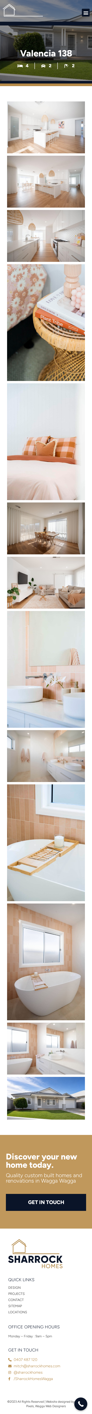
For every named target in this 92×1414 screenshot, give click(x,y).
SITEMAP (15, 1306)
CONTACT (16, 1300)
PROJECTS (16, 1294)
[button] (86, 13)
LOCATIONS (17, 1312)
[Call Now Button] (80, 1403)
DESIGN (14, 1288)
